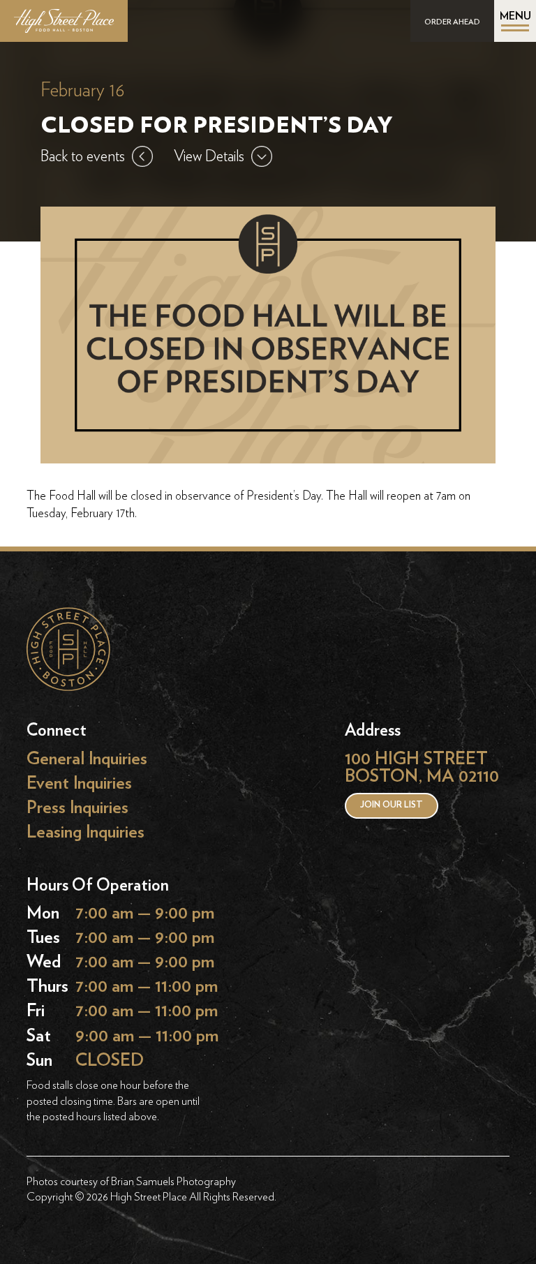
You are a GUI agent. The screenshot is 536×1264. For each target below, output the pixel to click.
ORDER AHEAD (452, 22)
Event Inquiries (79, 782)
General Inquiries (87, 758)
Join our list (391, 805)
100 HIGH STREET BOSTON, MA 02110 (422, 767)
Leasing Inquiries (85, 832)
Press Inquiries (77, 807)
